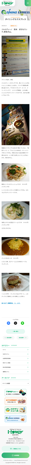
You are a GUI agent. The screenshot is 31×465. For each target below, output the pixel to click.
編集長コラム (6, 371)
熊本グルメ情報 (6, 363)
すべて (4, 349)
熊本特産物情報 (7, 367)
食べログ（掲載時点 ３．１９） (11, 303)
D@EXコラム (6, 354)
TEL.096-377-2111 (11, 441)
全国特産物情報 (7, 358)
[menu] (28, 3)
